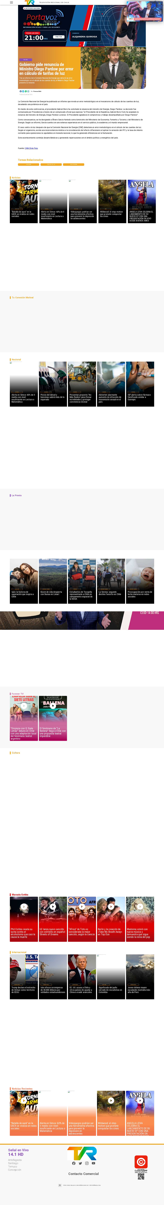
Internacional (17, 984)
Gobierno (28, 164)
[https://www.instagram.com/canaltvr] (86, 1164)
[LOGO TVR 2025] (29, 2)
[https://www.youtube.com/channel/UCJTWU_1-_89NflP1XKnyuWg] (93, 1164)
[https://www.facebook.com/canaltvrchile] (73, 1163)
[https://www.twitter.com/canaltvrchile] (80, 1164)
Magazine (104, 984)
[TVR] (11, 2)
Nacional (26, 59)
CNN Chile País (31, 148)
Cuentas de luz (51, 164)
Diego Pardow (73, 164)
